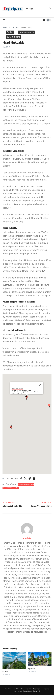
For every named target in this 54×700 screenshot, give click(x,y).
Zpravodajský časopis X (31, 691)
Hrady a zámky (26, 32)
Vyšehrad (31, 668)
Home (5, 28)
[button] (26, 397)
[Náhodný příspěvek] (44, 20)
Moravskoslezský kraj (26, 484)
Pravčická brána (17, 389)
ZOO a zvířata (14, 28)
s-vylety (27, 538)
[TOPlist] (27, 697)
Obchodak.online (36, 689)
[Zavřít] (40, 385)
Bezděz (5, 671)
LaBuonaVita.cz (24, 689)
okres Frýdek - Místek (11, 488)
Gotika (10, 32)
